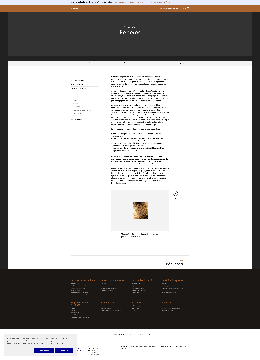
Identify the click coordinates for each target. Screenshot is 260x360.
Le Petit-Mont (75, 315)
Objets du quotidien (138, 286)
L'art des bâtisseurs (107, 290)
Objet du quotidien (77, 80)
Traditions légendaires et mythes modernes (173, 289)
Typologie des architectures (80, 317)
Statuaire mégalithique (79, 88)
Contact (124, 347)
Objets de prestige (138, 288)
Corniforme (77, 113)
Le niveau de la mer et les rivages (81, 286)
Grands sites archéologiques (171, 308)
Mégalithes (74, 8)
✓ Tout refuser (64, 350)
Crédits (134, 310)
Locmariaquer (75, 312)
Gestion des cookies (165, 346)
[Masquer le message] (188, 2)
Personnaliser (24, 350)
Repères (75, 97)
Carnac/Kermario (106, 306)
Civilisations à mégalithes (109, 288)
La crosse (76, 107)
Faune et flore (75, 290)
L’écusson (76, 100)
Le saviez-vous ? (106, 286)
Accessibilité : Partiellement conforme (142, 347)
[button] (187, 63)
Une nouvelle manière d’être (80, 295)
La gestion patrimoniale (169, 292)
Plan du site (135, 308)
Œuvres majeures (76, 119)
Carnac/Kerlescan (106, 308)
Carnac (73, 308)
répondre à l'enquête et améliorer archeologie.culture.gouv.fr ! (143, 2)
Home (72, 63)
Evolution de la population (79, 292)
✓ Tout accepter (44, 350)
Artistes (164, 284)
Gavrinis (73, 310)
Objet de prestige (77, 84)
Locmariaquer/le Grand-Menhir (111, 310)
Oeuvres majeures (137, 295)
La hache (76, 103)
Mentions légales (167, 310)
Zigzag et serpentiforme (82, 110)
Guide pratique (136, 306)
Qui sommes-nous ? (168, 306)
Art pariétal (75, 93)
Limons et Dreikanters (78, 288)
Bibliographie (166, 286)
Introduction (76, 76)
